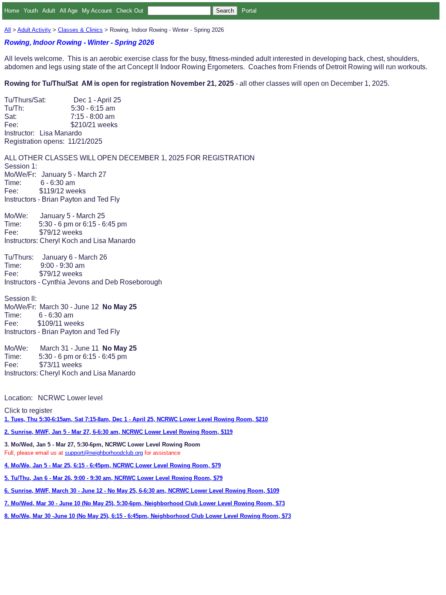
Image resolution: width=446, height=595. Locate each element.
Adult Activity (34, 30)
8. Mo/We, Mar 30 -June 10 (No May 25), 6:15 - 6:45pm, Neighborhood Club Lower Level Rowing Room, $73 (147, 516)
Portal (249, 10)
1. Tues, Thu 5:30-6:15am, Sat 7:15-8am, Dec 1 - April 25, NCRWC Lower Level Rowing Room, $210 (136, 419)
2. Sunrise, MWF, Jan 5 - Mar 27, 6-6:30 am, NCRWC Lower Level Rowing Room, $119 (118, 432)
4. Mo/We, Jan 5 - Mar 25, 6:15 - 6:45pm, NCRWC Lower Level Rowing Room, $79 (112, 465)
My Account (97, 10)
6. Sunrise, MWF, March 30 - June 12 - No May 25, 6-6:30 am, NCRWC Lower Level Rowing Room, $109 (141, 490)
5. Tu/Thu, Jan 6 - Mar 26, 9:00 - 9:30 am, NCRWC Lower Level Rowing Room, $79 (113, 478)
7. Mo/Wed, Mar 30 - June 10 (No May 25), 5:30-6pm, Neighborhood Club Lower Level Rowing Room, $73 (144, 503)
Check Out (129, 10)
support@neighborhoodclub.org (104, 453)
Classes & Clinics (80, 30)
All (7, 30)
